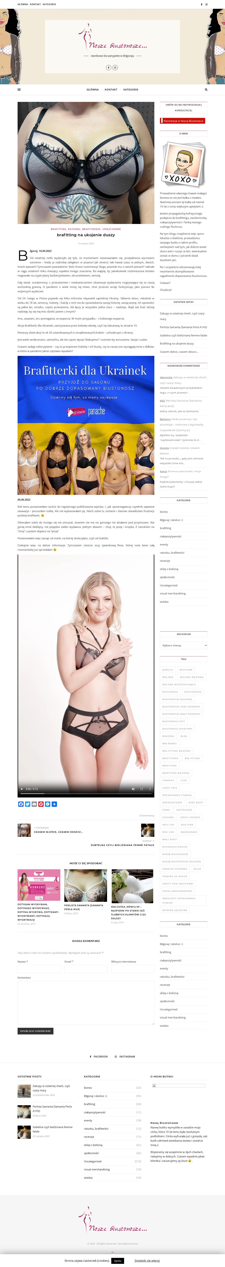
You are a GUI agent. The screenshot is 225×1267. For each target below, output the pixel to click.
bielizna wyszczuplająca (179, 684)
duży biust (196, 802)
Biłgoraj (168, 736)
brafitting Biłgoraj (175, 773)
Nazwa (23, 961)
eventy (164, 544)
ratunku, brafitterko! (84, 229)
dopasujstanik (172, 802)
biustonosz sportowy (177, 728)
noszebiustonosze (175, 846)
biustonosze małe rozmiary (181, 714)
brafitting (58, 229)
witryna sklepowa (174, 910)
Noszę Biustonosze (175, 854)
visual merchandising (173, 593)
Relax (197, 869)
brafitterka (170, 758)
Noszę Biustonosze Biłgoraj (181, 861)
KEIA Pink (187, 824)
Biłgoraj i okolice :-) (171, 520)
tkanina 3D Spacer (174, 876)
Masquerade (189, 832)
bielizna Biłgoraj (192, 677)
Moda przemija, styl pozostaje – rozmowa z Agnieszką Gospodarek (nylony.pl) (181, 425)
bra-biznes (169, 743)
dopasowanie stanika (177, 795)
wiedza (164, 601)
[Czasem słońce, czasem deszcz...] (24, 830)
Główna (23, 4)
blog (184, 736)
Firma (166, 810)
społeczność (111, 229)
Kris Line (168, 832)
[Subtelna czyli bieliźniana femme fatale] (147, 830)
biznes (164, 511)
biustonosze (193, 692)
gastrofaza (184, 810)
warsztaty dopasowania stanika (179, 900)
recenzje (165, 560)
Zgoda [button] (117, 1260)
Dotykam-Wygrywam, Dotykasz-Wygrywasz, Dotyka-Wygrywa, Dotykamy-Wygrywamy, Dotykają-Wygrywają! (38, 912)
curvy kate (169, 787)
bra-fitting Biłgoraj (176, 751)
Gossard (168, 817)
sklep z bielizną (169, 569)
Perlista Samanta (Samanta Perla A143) (183, 327)
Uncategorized (168, 585)
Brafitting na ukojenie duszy (177, 343)
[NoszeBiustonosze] (112, 37)
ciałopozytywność (171, 536)
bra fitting (192, 758)
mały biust (169, 839)
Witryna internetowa (123, 961)
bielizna (167, 677)
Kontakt (35, 4)
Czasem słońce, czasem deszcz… (179, 351)
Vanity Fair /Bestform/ (178, 883)
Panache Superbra (174, 869)
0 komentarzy (146, 815)
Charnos (168, 780)
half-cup (168, 824)
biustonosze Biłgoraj (177, 699)
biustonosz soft (173, 721)
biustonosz (170, 692)
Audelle (167, 669)
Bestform (186, 669)
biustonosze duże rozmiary (181, 706)
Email (69, 961)
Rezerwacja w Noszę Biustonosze (183, 121)
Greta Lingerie (190, 817)
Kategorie (49, 4)
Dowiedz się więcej (147, 1261)
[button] (129, 1259)
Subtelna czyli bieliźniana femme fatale (183, 335)
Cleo (184, 780)
